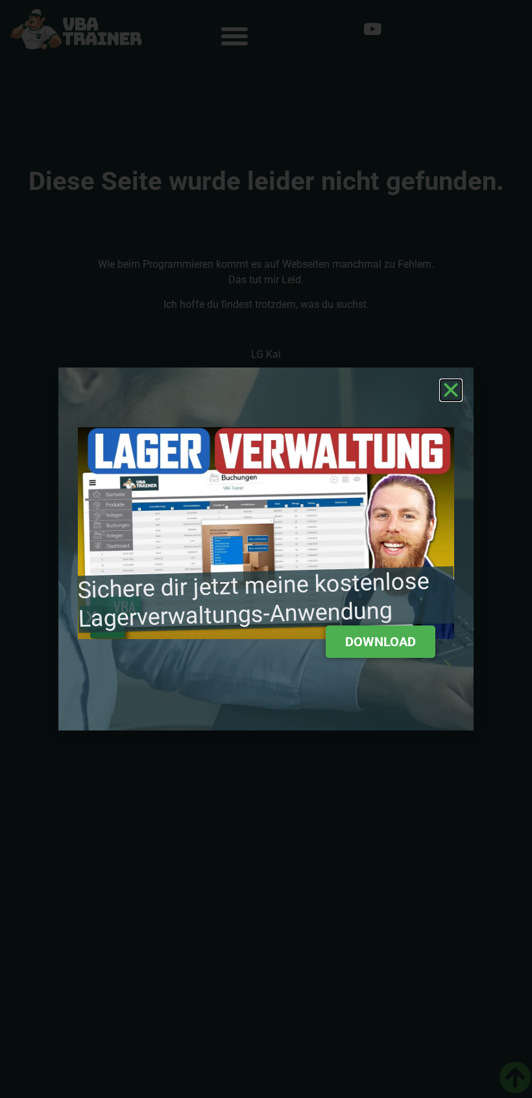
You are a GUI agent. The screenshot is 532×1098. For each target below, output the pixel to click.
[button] (451, 390)
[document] (266, 549)
